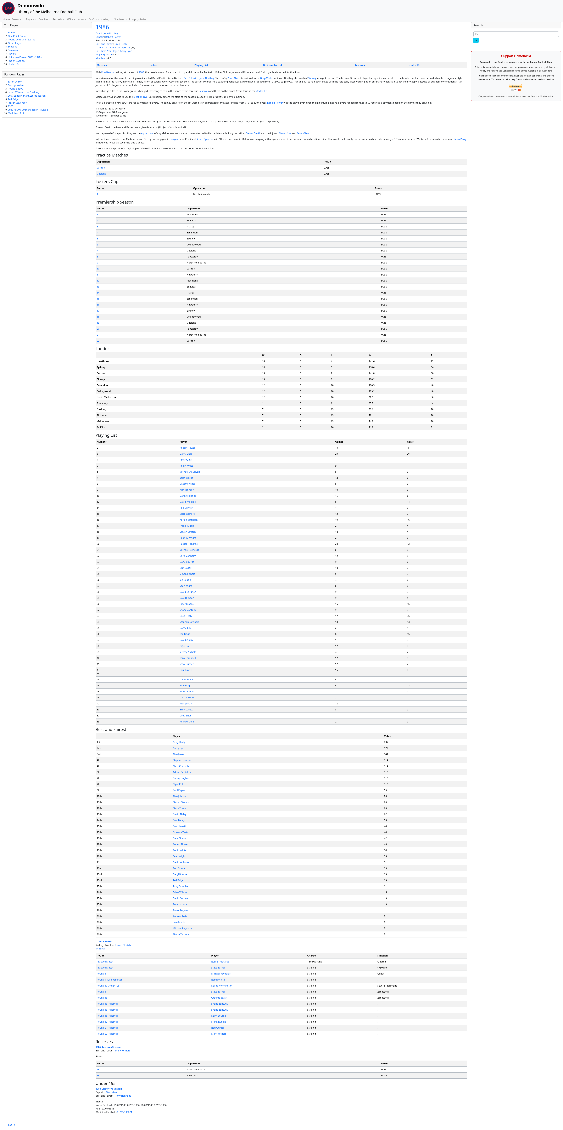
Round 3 (101, 973)
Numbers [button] (119, 19)
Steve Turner (187, 664)
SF (98, 1075)
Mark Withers (187, 513)
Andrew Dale (187, 721)
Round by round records (21, 39)
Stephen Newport (189, 622)
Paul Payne (186, 670)
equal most (147, 133)
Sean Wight (186, 585)
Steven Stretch (188, 531)
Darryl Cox (185, 628)
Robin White (186, 465)
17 (98, 310)
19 (98, 322)
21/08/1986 (123, 1112)
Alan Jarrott (186, 703)
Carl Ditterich (191, 78)
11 (98, 274)
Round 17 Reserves (107, 1021)
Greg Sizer (185, 715)
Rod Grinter (186, 507)
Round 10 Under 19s (108, 985)
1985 (141, 72)
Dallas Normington (221, 985)
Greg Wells (266, 78)
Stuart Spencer (204, 139)
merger (174, 139)
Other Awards (104, 941)
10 (98, 268)
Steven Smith (253, 133)
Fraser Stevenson (17, 102)
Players (12, 53)
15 (98, 298)
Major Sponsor (104, 54)
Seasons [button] (17, 19)
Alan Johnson (187, 489)
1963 (10, 106)
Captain (100, 37)
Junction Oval (140, 96)
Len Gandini (186, 679)
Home (6, 19)
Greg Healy (121, 44)
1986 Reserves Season (108, 1047)
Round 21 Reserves (107, 1027)
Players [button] (30, 19)
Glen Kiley (111, 1092)
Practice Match (105, 961)
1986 (102, 27)
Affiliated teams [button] (75, 19)
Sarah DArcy (15, 81)
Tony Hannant (123, 1095)
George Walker (16, 85)
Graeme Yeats (187, 483)
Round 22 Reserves (107, 1033)
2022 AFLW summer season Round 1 (28, 109)
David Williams (188, 501)
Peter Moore (187, 604)
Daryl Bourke (187, 561)
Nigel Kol (184, 646)
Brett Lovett (186, 709)
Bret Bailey (185, 567)
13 (98, 286)
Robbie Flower (275, 102)
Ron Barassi (107, 72)
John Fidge (185, 685)
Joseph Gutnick (16, 60)
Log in (12, 1124)
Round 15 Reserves (107, 1003)
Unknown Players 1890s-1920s (25, 57)
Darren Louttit (187, 697)
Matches (102, 65)
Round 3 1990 (15, 88)
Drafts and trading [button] (99, 19)
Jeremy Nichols (188, 652)
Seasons (12, 46)
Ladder (154, 65)
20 (98, 328)
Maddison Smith (17, 113)
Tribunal (100, 948)
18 (98, 316)
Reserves (360, 65)
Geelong (101, 173)
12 (98, 280)
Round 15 (102, 997)
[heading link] (130, 155)
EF (98, 1069)
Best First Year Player (107, 51)
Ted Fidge (185, 634)
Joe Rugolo (185, 579)
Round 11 (102, 991)
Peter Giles (303, 133)
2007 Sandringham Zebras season (27, 95)
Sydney (312, 78)
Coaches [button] (44, 19)
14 (98, 292)
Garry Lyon (126, 51)
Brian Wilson (187, 477)
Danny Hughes (188, 495)
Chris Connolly (188, 555)
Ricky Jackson (187, 691)
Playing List (201, 65)
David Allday (186, 640)
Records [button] (57, 19)
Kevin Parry (460, 139)
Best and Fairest (104, 44)
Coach (99, 33)
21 (98, 334)
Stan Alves (233, 78)
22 (98, 340)
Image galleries (137, 19)
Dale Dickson (187, 598)
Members (101, 58)
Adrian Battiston (189, 519)
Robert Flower (113, 37)
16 (98, 304)
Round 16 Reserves (107, 1015)
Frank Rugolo (187, 525)
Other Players (15, 43)
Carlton (101, 167)
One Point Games (17, 36)
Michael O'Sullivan (190, 471)
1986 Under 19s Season (109, 1088)
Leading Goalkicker (106, 47)
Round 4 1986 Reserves (109, 979)
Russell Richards (189, 543)
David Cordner (188, 592)
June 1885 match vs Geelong (23, 92)
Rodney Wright (188, 537)
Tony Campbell (188, 658)
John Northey (111, 33)
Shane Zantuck (188, 610)
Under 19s (414, 65)
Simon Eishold (187, 573)
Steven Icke (285, 133)
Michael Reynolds (189, 549)
